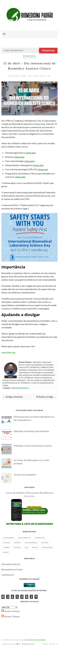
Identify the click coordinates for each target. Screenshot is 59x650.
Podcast (17, 547)
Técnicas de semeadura (24, 474)
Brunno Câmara (12, 611)
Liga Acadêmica (31, 543)
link (33, 346)
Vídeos (6, 552)
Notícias (44, 543)
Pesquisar (48, 50)
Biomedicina (29, 56)
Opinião (6, 547)
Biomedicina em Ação (12, 569)
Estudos (6, 543)
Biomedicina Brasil (10, 564)
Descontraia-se (24, 538)
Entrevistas (40, 538)
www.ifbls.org (8, 352)
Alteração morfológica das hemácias (31, 431)
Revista (35, 547)
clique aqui (30, 152)
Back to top (49, 644)
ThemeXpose (28, 644)
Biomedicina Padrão (35, 640)
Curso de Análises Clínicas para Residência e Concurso (29, 494)
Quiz (26, 547)
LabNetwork (7, 574)
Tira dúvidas (47, 547)
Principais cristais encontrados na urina (32, 445)
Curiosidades (8, 538)
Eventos (17, 543)
